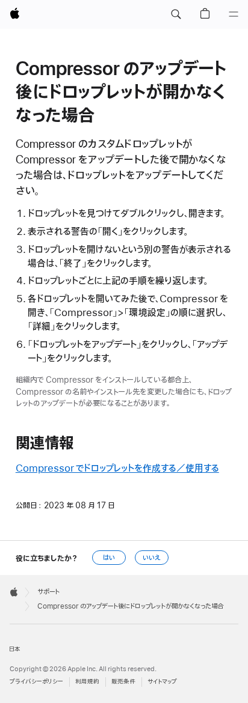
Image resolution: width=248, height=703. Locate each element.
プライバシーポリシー (36, 682)
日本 (14, 649)
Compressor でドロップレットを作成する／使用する (117, 469)
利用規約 (87, 682)
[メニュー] (233, 14)
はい (109, 557)
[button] (175, 14)
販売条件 (123, 682)
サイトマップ (162, 682)
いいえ (152, 557)
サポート (48, 592)
